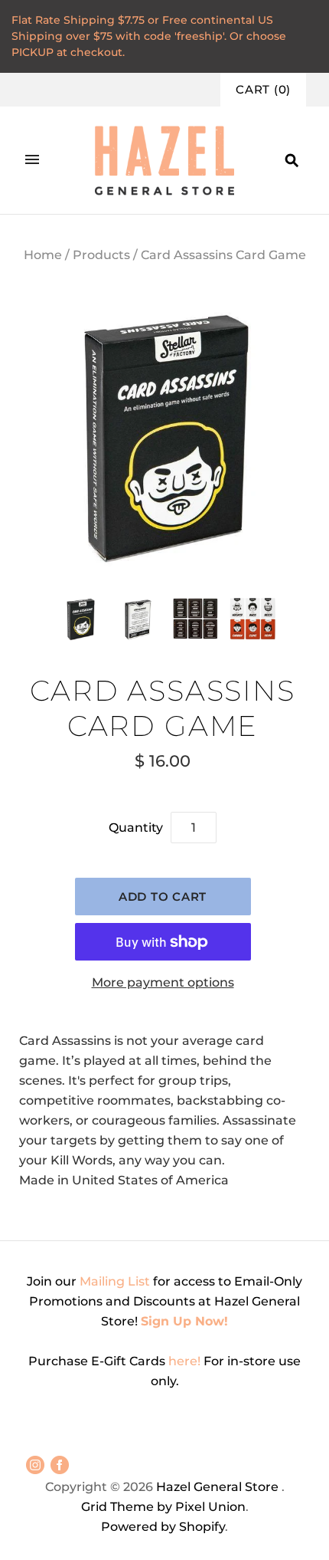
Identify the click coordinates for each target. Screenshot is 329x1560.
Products (101, 255)
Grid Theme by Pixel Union (163, 1506)
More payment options (163, 982)
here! (186, 1361)
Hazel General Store (217, 1487)
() (263, 90)
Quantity (136, 827)
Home (43, 255)
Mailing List (115, 1281)
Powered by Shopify (163, 1526)
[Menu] (32, 160)
